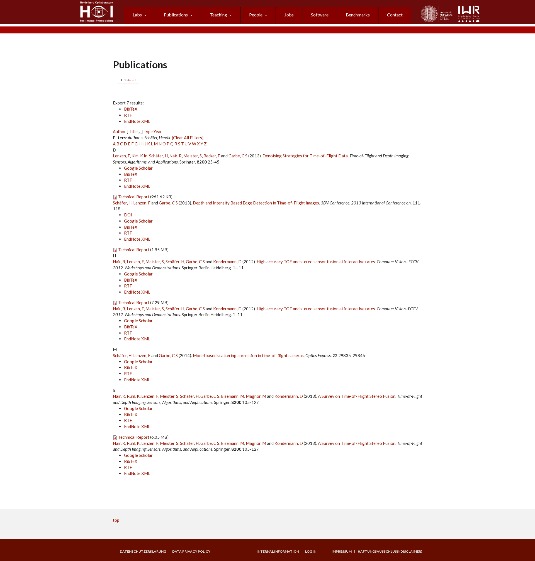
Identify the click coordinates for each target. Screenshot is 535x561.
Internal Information (278, 551)
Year (158, 131)
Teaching (218, 14)
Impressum (342, 551)
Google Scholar (138, 167)
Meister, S (192, 155)
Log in (310, 551)
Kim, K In (139, 155)
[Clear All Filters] (187, 137)
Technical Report (133, 196)
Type (148, 131)
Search (130, 80)
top (116, 520)
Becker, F (211, 155)
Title (133, 131)
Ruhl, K (133, 396)
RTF (128, 115)
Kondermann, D (227, 261)
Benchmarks (358, 14)
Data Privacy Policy (191, 551)
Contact (395, 14)
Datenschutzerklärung (143, 551)
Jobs (289, 14)
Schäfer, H (158, 155)
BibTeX (130, 108)
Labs (137, 14)
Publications (176, 14)
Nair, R (175, 155)
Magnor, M (256, 396)
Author (119, 131)
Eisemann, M (232, 396)
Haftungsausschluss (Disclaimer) (390, 551)
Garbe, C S (237, 155)
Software (320, 14)
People (255, 14)
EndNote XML (137, 121)
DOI (128, 214)
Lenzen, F (121, 155)
